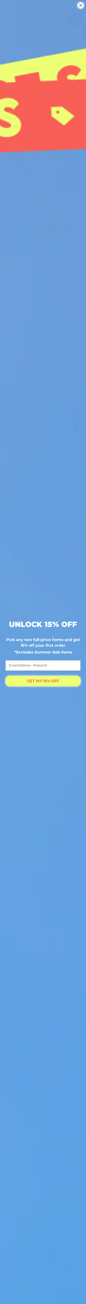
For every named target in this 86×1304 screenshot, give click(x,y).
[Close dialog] (80, 5)
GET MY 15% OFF (43, 681)
